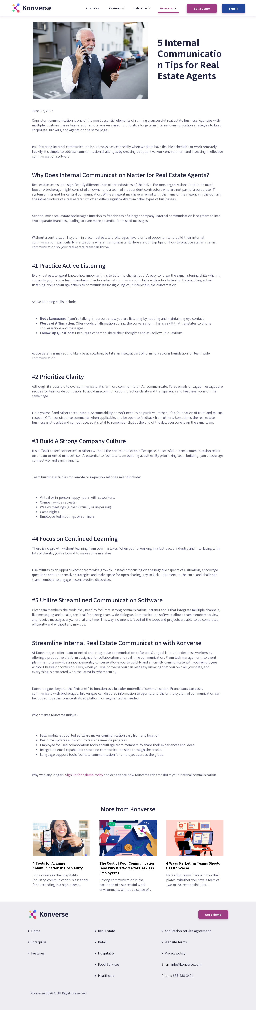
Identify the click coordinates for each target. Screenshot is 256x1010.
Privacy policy (174, 953)
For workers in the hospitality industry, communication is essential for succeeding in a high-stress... (60, 874)
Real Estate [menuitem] (106, 931)
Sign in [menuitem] (233, 8)
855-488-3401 (183, 975)
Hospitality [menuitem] (106, 953)
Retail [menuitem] (102, 942)
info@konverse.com (186, 964)
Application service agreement (187, 931)
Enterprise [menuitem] (92, 8)
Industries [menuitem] (140, 8)
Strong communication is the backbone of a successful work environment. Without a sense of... (127, 876)
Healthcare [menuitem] (106, 975)
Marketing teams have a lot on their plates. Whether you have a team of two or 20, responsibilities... (193, 874)
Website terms (175, 942)
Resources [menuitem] (167, 8)
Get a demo (213, 915)
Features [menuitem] (115, 8)
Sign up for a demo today (84, 775)
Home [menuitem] (35, 931)
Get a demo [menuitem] (201, 8)
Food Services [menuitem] (108, 964)
